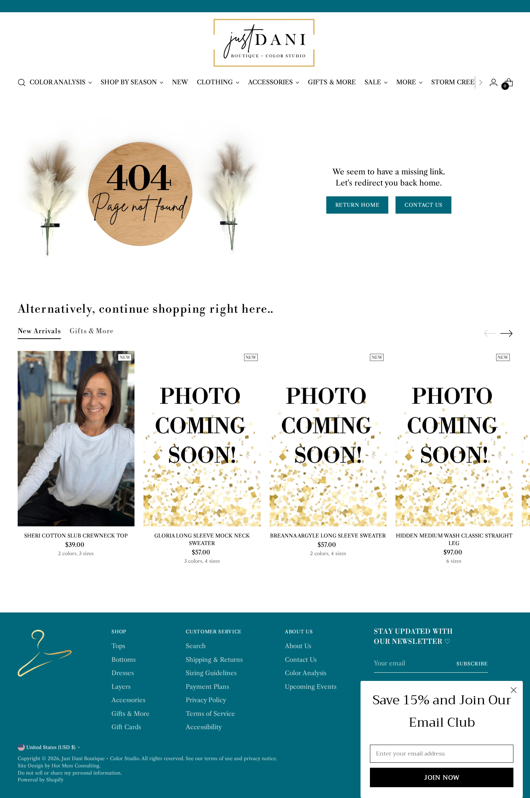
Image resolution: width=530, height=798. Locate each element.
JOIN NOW (442, 777)
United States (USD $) (50, 747)
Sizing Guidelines (211, 673)
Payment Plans (207, 686)
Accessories (128, 700)
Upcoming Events (310, 686)
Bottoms (123, 659)
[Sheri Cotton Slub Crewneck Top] (76, 438)
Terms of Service (210, 713)
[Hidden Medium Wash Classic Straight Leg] (454, 438)
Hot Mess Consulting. (76, 765)
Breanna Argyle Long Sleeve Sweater (328, 535)
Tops (118, 646)
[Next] (480, 82)
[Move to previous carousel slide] (490, 333)
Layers (121, 686)
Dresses (122, 673)
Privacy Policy (206, 700)
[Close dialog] (513, 690)
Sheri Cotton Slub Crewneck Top (76, 535)
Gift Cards (126, 727)
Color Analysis (305, 673)
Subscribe (472, 664)
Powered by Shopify (40, 780)
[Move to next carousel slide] (506, 333)
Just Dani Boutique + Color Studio (100, 758)
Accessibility (204, 727)
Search (196, 646)
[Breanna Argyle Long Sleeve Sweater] (328, 438)
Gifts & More (130, 713)
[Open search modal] (21, 82)
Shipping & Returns (214, 659)
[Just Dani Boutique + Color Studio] (265, 43)
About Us (298, 646)
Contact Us (301, 659)
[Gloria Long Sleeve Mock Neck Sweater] (202, 438)
